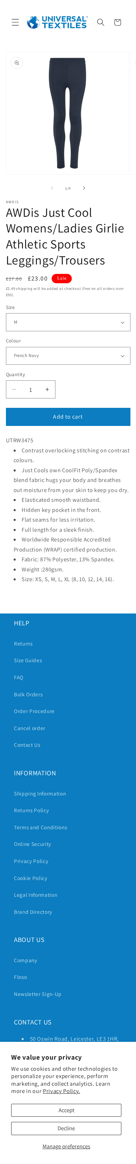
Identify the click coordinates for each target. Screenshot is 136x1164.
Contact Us (27, 744)
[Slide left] (52, 188)
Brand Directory (33, 911)
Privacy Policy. (61, 1091)
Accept (66, 1110)
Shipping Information (40, 793)
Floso (20, 976)
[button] (15, 22)
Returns (23, 643)
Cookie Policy (30, 877)
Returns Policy (31, 810)
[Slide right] (84, 188)
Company (25, 960)
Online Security (32, 843)
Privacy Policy (31, 860)
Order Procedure (34, 710)
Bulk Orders (28, 694)
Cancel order (29, 727)
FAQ (18, 677)
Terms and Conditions (40, 827)
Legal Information (35, 894)
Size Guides (28, 660)
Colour (13, 340)
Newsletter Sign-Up (38, 993)
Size (10, 307)
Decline (66, 1128)
